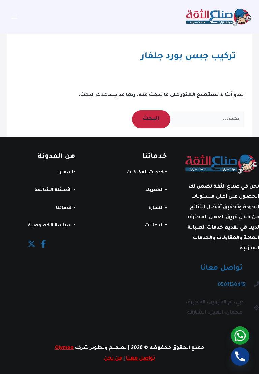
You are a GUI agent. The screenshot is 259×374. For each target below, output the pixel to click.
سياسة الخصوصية (50, 225)
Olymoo (64, 348)
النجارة (156, 208)
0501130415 (232, 285)
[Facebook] (43, 244)
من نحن (113, 359)
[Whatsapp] (240, 335)
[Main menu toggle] (14, 17)
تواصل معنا (140, 359)
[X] (31, 244)
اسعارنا (64, 172)
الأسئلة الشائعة (53, 190)
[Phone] (240, 356)
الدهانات (154, 225)
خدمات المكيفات (145, 172)
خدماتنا (64, 208)
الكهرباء (154, 190)
